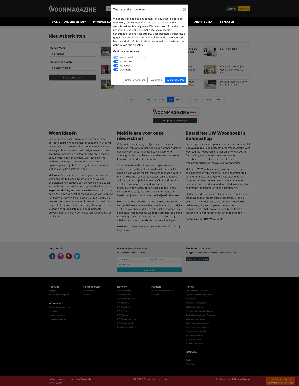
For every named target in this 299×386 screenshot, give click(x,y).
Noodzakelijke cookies (132, 57)
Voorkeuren (126, 61)
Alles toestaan (175, 79)
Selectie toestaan (135, 79)
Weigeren (156, 79)
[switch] (115, 61)
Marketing (125, 69)
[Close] (184, 9)
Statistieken (126, 65)
